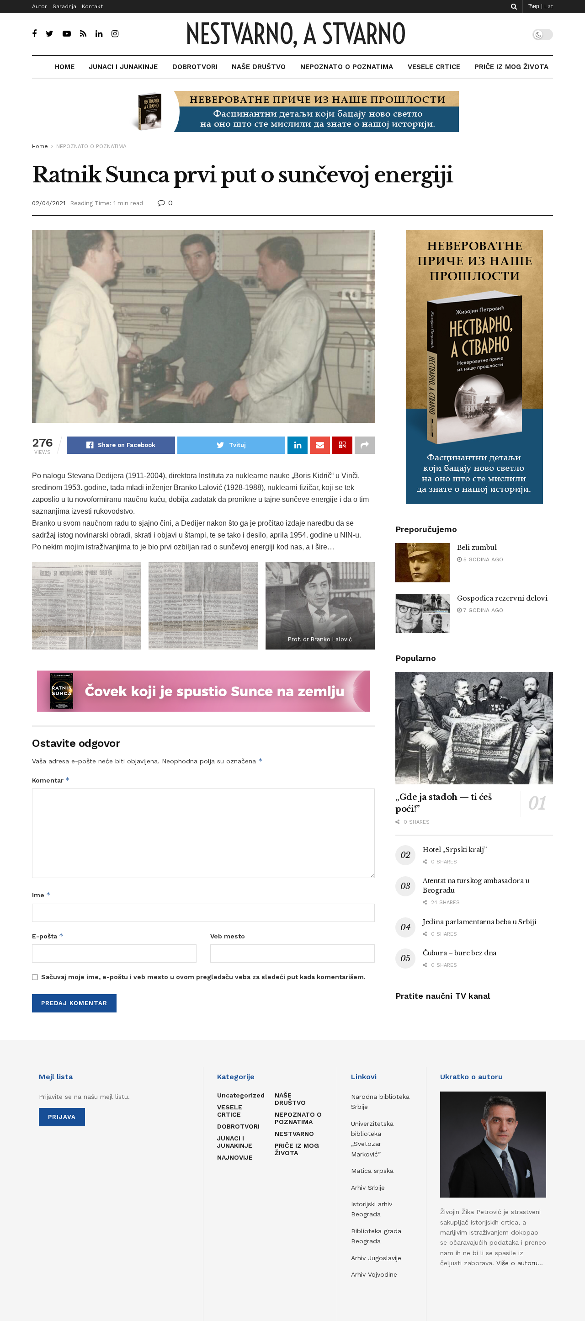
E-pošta (48, 936)
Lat (548, 6)
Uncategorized (241, 1095)
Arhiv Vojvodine (374, 1274)
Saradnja (64, 6)
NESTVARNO (294, 1133)
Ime (41, 894)
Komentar (51, 780)
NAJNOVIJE (235, 1157)
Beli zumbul (477, 547)
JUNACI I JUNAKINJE (123, 67)
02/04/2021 (48, 203)
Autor (39, 6)
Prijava (62, 1116)
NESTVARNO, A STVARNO (295, 34)
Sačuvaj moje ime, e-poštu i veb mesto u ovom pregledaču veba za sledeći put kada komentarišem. (203, 976)
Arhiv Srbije (368, 1187)
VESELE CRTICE (434, 67)
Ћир (533, 6)
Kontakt (92, 6)
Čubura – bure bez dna (459, 953)
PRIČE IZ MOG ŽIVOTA (511, 67)
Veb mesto (227, 936)
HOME (64, 67)
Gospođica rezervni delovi (502, 598)
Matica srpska (372, 1170)
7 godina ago (482, 610)
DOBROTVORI (195, 67)
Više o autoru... (519, 1263)
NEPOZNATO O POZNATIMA (346, 67)
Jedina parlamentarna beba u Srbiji (479, 922)
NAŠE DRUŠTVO (259, 67)
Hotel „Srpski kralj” (454, 850)
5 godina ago (482, 559)
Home (40, 146)
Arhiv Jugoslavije (376, 1258)
